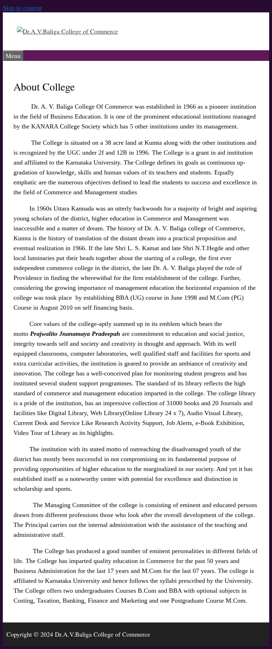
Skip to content (22, 7)
